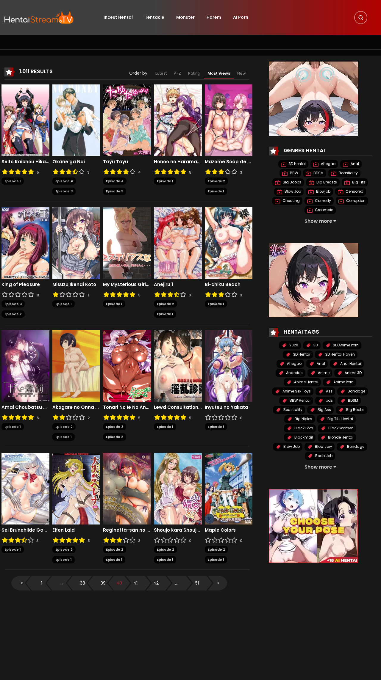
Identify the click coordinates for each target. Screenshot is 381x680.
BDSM (318, 172)
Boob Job (323, 455)
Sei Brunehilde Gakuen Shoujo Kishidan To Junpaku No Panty (25, 530)
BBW (293, 172)
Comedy (322, 200)
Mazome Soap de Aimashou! (229, 161)
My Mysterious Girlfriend (127, 284)
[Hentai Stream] (39, 17)
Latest (161, 73)
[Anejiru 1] (178, 243)
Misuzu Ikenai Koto (74, 284)
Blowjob (322, 191)
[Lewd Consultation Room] (178, 365)
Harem (214, 17)
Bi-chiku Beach (223, 284)
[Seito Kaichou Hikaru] (25, 120)
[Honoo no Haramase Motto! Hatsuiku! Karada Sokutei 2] (178, 120)
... (62, 583)
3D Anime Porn (345, 345)
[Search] (360, 17)
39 (103, 583)
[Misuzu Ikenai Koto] (76, 243)
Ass (328, 391)
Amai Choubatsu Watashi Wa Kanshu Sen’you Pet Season (25, 407)
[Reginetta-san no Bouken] (127, 488)
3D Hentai (297, 163)
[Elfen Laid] (76, 488)
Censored (354, 191)
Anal (354, 163)
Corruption (355, 200)
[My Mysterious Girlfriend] (127, 243)
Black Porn (303, 428)
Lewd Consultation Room (178, 407)
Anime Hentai (305, 381)
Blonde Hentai (340, 437)
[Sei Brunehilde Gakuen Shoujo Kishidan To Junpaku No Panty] (25, 488)
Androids (294, 372)
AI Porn (240, 17)
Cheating (291, 200)
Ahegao (327, 163)
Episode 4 (64, 181)
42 (156, 583)
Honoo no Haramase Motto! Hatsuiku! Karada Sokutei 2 (178, 161)
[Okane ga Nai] (76, 120)
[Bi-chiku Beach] (229, 243)
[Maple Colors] (229, 488)
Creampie (323, 209)
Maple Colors (220, 530)
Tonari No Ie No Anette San (127, 407)
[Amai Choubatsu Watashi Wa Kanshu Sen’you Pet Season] (25, 365)
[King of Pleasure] (25, 243)
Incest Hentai (118, 17)
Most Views (218, 73)
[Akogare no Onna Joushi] (76, 365)
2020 (293, 345)
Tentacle (154, 17)
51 (197, 583)
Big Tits (358, 182)
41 (135, 583)
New (241, 73)
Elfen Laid (63, 530)
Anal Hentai (350, 363)
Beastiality (348, 172)
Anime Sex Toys (296, 391)
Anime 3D (353, 372)
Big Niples (303, 418)
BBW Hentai (299, 400)
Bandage (356, 391)
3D (315, 345)
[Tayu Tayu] (127, 120)
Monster (185, 17)
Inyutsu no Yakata (226, 407)
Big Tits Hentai (340, 418)
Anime (323, 372)
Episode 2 (216, 181)
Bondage (355, 446)
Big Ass (324, 409)
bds (329, 400)
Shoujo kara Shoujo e (178, 530)
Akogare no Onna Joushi (76, 407)
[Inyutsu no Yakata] (229, 365)
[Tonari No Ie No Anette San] (127, 365)
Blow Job (292, 191)
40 (119, 583)
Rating (194, 73)
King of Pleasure (20, 284)
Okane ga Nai (68, 161)
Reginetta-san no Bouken (127, 530)
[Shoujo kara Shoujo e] (178, 488)
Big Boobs (291, 182)
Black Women (340, 428)
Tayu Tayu (115, 161)
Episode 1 (12, 181)
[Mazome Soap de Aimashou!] (229, 120)
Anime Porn (343, 381)
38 (82, 583)
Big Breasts (326, 182)
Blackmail (303, 437)
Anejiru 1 (163, 284)
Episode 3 (64, 191)
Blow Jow (323, 446)
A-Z (177, 73)
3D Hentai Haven (339, 354)
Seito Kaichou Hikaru (25, 161)
